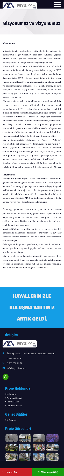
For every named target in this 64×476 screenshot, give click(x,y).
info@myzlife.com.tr (16, 368)
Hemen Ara (11, 472)
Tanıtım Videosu (14, 405)
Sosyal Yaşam (12, 401)
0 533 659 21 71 (14, 363)
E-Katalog (11, 420)
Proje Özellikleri (14, 398)
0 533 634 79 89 (14, 358)
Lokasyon (11, 394)
